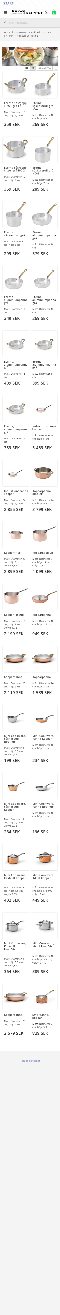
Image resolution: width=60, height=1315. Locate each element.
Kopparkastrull (42, 553)
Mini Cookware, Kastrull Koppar (15, 876)
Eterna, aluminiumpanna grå (44, 235)
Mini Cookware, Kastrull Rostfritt (15, 946)
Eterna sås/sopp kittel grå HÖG (15, 169)
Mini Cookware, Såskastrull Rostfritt (15, 738)
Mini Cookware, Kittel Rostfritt (43, 945)
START (8, 3)
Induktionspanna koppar (44, 427)
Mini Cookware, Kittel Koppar (43, 876)
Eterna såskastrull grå (14, 234)
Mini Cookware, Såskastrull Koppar (15, 806)
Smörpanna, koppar (40, 1016)
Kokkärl (35, 32)
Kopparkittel (13, 553)
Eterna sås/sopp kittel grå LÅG (15, 104)
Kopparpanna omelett (41, 492)
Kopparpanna (41, 615)
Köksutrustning (18, 32)
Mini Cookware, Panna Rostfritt (43, 805)
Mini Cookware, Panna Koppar (43, 737)
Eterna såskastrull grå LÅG (42, 106)
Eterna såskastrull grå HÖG (42, 170)
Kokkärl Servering (27, 35)
